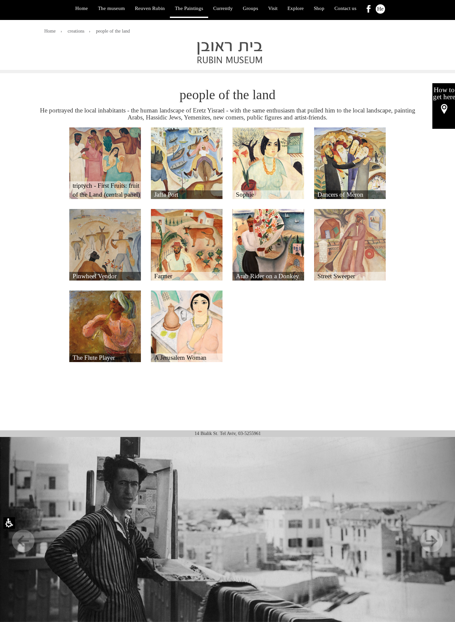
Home (81, 8)
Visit (272, 8)
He (380, 9)
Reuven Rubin (150, 8)
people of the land (113, 31)
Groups (250, 8)
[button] (105, 163)
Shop (319, 8)
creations (76, 31)
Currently (223, 8)
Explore (295, 8)
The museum (111, 8)
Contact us (345, 8)
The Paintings (189, 8)
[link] (368, 9)
